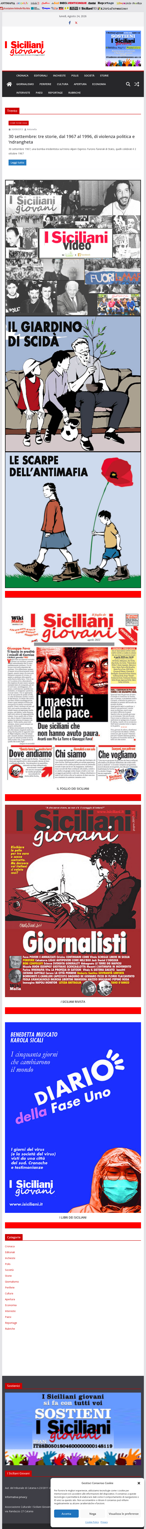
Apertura (80, 84)
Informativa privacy (16, 1497)
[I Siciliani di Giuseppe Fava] (74, 8)
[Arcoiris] (22, 3)
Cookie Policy (92, 1522)
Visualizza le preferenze (124, 1513)
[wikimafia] (61, 8)
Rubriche (74, 92)
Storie (104, 75)
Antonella (32, 129)
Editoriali (40, 75)
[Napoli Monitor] (137, 3)
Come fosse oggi (18, 123)
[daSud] (55, 3)
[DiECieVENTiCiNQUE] (73, 3)
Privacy (104, 1522)
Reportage (55, 92)
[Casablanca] (45, 3)
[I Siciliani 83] (88, 8)
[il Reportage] (106, 3)
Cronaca (22, 75)
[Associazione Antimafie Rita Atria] (15, 8)
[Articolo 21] (35, 3)
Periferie (45, 84)
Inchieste (59, 75)
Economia (99, 84)
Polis (75, 75)
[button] (139, 1483)
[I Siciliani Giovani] (9, 84)
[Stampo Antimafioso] (36, 8)
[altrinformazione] (113, 8)
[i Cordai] (92, 3)
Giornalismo (25, 84)
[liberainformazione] (123, 3)
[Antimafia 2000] (7, 3)
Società (89, 75)
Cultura (62, 84)
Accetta (66, 1513)
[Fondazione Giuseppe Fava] (67, 8)
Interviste (23, 92)
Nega (92, 1513)
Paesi (39, 92)
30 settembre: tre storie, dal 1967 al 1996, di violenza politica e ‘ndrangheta (72, 139)
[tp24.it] (54, 8)
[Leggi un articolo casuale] (136, 84)
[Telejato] (46, 8)
